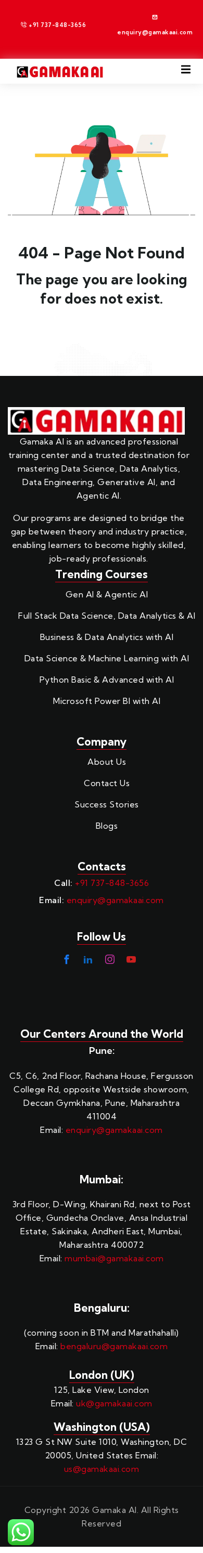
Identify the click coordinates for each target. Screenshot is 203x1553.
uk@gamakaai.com (114, 1403)
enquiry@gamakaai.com (115, 900)
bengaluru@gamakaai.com (114, 1346)
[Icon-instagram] (109, 959)
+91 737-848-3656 (112, 883)
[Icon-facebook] (66, 959)
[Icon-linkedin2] (88, 959)
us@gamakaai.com (101, 1469)
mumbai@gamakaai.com (114, 1258)
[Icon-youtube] (131, 959)
